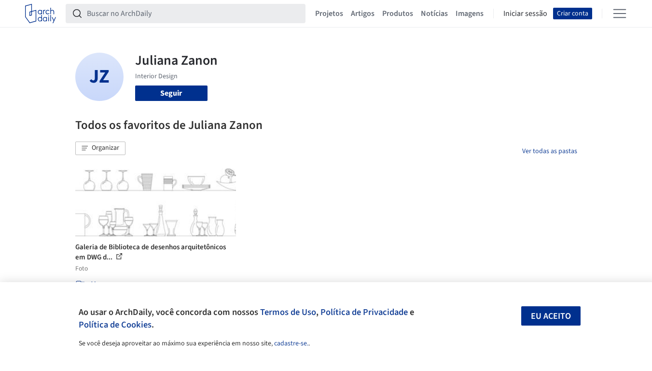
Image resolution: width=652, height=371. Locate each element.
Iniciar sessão (525, 13)
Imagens (470, 13)
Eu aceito (551, 316)
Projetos (329, 13)
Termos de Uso (288, 312)
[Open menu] (619, 13)
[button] (100, 148)
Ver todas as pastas (549, 151)
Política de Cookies (115, 324)
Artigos (363, 13)
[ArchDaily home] (40, 13)
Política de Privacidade (364, 312)
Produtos (397, 13)
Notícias (434, 13)
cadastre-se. (291, 343)
